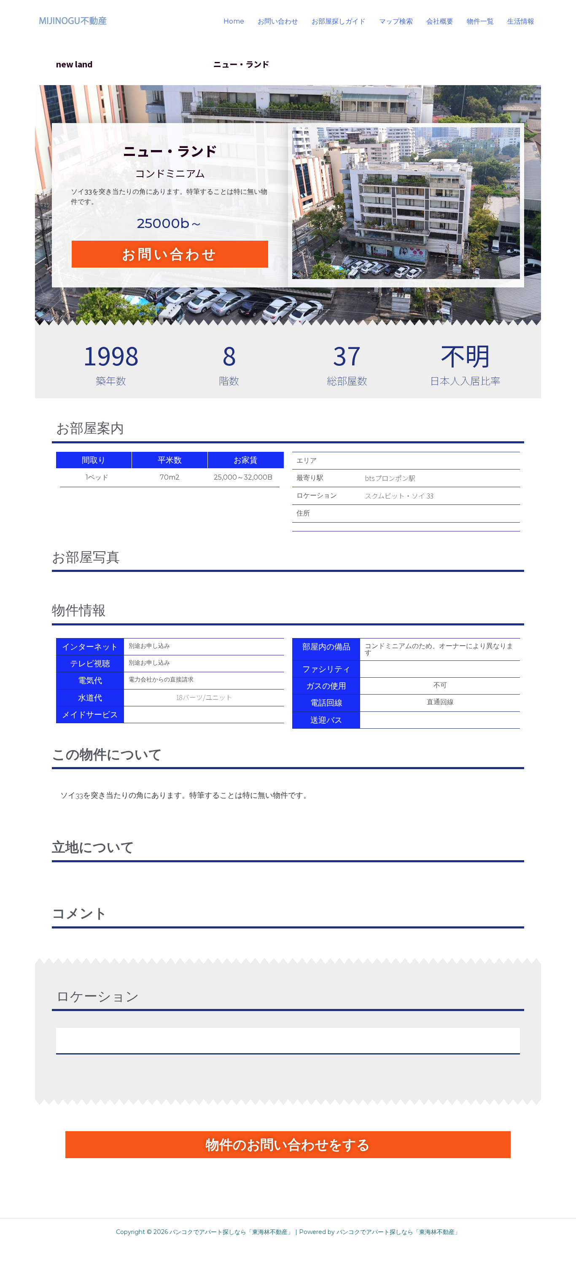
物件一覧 (480, 21)
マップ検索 (396, 21)
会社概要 (439, 21)
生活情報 (520, 21)
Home (233, 21)
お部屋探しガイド (339, 21)
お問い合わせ (278, 21)
